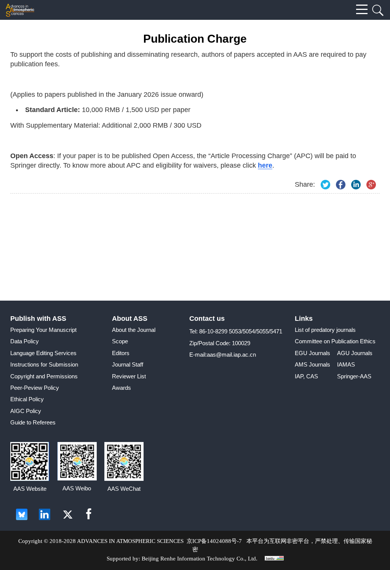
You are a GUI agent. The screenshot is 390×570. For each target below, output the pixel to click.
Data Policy (24, 341)
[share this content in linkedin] (356, 184)
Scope (120, 341)
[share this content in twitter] (325, 184)
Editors (120, 353)
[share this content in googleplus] (371, 184)
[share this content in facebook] (340, 184)
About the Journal (133, 330)
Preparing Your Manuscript (43, 330)
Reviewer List (129, 376)
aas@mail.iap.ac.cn (231, 354)
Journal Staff (127, 364)
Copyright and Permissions (44, 376)
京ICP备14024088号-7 (214, 541)
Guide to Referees (33, 422)
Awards (121, 387)
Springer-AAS (354, 376)
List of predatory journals (325, 330)
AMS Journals (312, 364)
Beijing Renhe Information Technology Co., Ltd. (199, 559)
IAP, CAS (306, 376)
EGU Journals (312, 353)
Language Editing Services (43, 353)
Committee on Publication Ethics (335, 341)
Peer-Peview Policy (34, 387)
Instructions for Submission (44, 364)
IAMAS (346, 364)
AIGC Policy (25, 411)
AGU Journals (354, 353)
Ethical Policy (27, 399)
